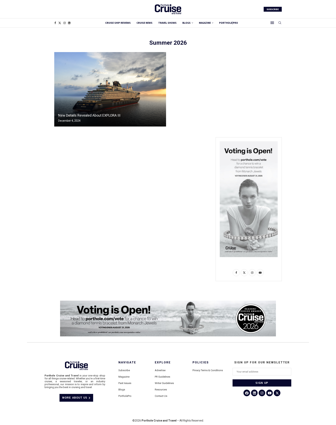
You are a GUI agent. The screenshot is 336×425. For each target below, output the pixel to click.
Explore (163, 362)
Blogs (186, 22)
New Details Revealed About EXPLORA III (89, 115)
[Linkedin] (69, 22)
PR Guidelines (162, 376)
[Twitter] (59, 22)
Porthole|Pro (228, 22)
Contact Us (161, 396)
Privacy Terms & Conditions (207, 370)
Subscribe (124, 370)
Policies (200, 362)
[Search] (280, 22)
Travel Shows (167, 22)
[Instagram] (64, 22)
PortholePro (124, 396)
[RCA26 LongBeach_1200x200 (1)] (168, 302)
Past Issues (124, 383)
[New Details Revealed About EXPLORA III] (110, 89)
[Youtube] (269, 393)
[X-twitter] (277, 393)
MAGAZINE (205, 22)
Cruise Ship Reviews (118, 22)
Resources (161, 389)
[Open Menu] (272, 22)
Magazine (124, 376)
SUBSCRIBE (273, 9)
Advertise (160, 370)
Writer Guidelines (164, 383)
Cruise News (144, 22)
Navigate (127, 362)
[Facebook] (55, 22)
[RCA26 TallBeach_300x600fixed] (249, 142)
